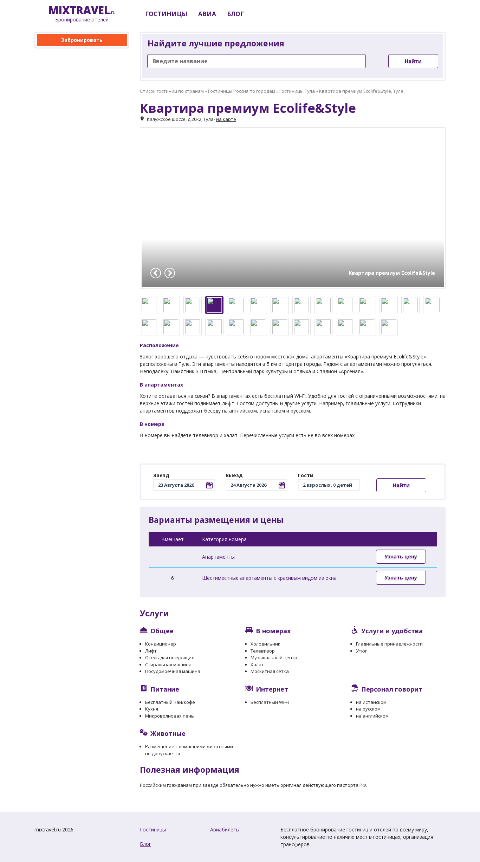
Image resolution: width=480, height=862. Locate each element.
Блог (145, 844)
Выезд (234, 475)
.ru (82, 14)
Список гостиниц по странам (172, 91)
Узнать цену (400, 556)
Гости (305, 475)
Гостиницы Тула (297, 91)
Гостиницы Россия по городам (241, 91)
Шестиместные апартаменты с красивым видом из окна (269, 578)
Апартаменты (218, 556)
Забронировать (82, 40)
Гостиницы (153, 829)
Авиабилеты (225, 829)
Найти (413, 61)
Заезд (161, 475)
